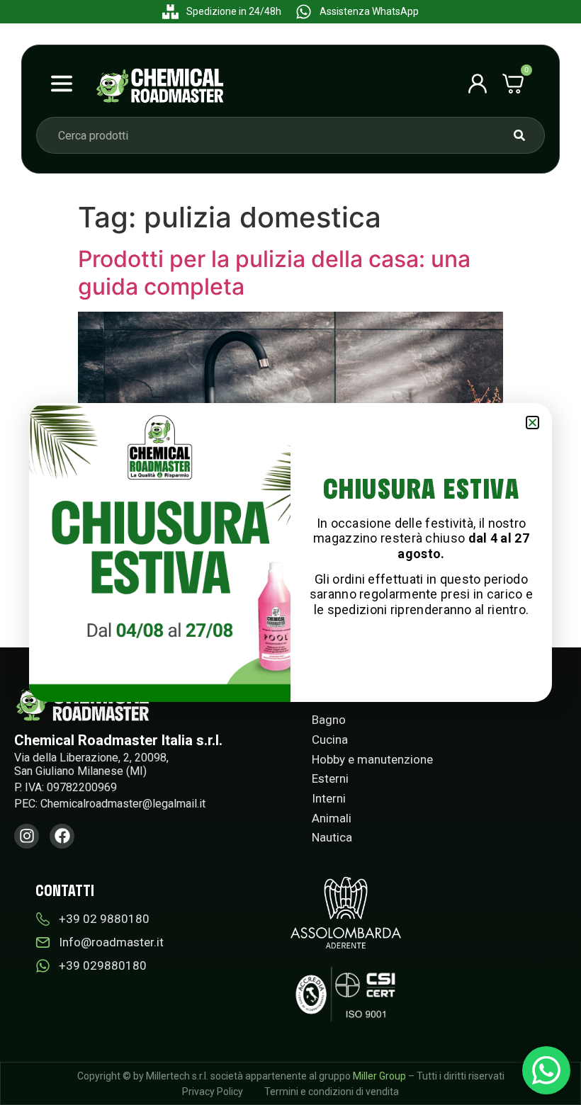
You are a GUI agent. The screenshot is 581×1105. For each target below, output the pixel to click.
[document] (290, 552)
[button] (532, 422)
